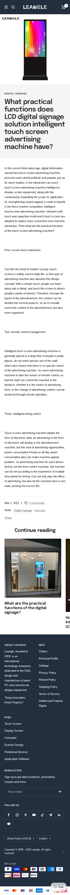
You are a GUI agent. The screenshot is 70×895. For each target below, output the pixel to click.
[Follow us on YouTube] (34, 815)
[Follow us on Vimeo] (50, 815)
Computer (10, 737)
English (43, 838)
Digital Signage (15, 93)
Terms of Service (49, 693)
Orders (43, 651)
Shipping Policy (48, 686)
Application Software (16, 758)
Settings (44, 665)
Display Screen (13, 730)
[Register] (59, 791)
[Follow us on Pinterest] (25, 815)
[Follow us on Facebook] (8, 815)
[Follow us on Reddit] (8, 823)
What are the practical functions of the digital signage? (25, 608)
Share (8, 517)
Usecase (39, 510)
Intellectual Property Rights (51, 703)
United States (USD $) (19, 838)
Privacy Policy (47, 672)
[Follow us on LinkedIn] (59, 815)
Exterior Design (13, 744)
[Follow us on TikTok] (42, 815)
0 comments (36, 503)
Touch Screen (12, 723)
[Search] (13, 7)
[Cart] (64, 7)
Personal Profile (48, 658)
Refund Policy (47, 679)
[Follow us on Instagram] (17, 815)
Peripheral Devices (16, 752)
